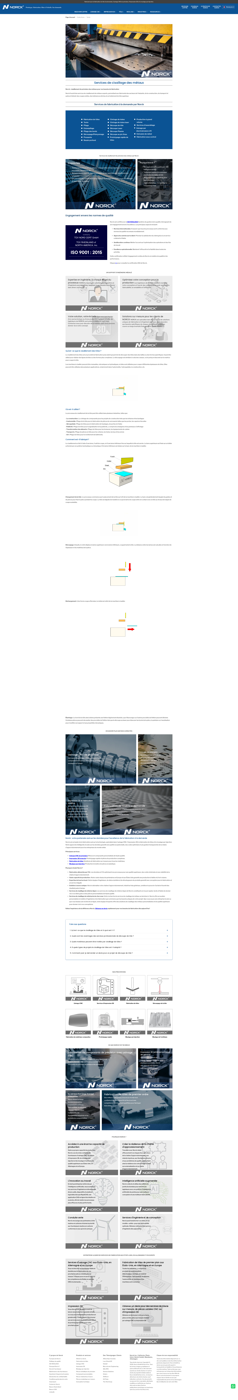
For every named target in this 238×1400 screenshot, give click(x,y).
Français (229, 7)
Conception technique (82, 1382)
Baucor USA (53, 1389)
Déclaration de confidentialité (58, 1376)
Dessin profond (90, 140)
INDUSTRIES (142, 12)
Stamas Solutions (108, 1371)
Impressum (52, 1382)
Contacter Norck (54, 1384)
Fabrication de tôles (92, 119)
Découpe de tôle (116, 125)
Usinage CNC (80, 1364)
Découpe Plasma (117, 131)
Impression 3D (80, 1366)
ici (116, 263)
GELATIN (106, 1369)
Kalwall (105, 1364)
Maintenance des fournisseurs (58, 1371)
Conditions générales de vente (58, 1379)
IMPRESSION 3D (109, 12)
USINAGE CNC (95, 12)
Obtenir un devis (81, 1358)
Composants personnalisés (84, 1374)
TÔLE (121, 12)
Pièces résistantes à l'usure (84, 1376)
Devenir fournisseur (55, 1369)
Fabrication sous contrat (146, 137)
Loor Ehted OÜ (107, 1361)
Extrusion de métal (144, 134)
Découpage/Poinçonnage (94, 134)
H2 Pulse (105, 1379)
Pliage (86, 125)
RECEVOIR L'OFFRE (80, 12)
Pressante (88, 137)
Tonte (86, 122)
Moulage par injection (82, 1369)
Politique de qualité (55, 1361)
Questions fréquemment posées (59, 1374)
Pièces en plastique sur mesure (85, 1379)
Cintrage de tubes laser (119, 122)
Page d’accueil (70, 17)
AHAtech (105, 1376)
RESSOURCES (155, 12)
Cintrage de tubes (117, 119)
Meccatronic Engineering (110, 1366)
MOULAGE (130, 12)
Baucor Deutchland (55, 1387)
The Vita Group (107, 1382)
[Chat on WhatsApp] (233, 1386)
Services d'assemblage (146, 125)
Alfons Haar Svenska (109, 1358)
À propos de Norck (55, 1358)
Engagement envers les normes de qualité (89, 215)
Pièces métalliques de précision (85, 1371)
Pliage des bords (90, 131)
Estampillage (89, 128)
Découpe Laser (116, 128)
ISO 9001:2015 (54, 1364)
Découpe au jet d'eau (118, 134)
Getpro (105, 1374)
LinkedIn (51, 1392)
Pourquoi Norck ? (54, 1366)
